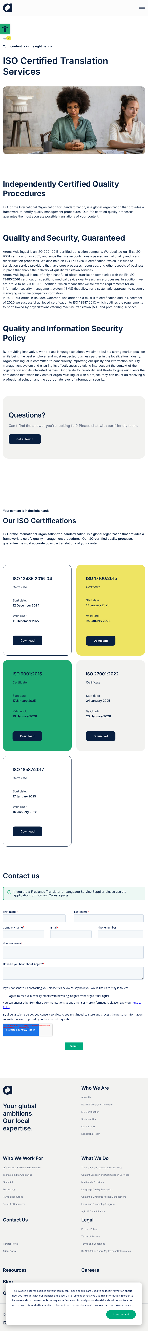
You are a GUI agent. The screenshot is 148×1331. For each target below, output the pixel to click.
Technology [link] (9, 1189)
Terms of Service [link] (90, 1236)
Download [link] (27, 640)
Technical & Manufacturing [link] (17, 1174)
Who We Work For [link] (23, 1158)
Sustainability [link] (88, 1119)
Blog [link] (8, 1281)
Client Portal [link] (9, 1251)
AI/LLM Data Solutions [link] (93, 1211)
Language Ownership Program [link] (98, 1204)
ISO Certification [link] (90, 1111)
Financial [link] (8, 1182)
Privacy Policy (122, 1305)
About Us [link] (86, 1097)
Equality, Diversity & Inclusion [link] (97, 1104)
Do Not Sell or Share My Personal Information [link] (106, 1251)
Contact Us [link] (15, 1220)
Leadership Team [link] (90, 1133)
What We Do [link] (95, 1158)
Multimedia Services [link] (92, 1182)
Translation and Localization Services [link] (101, 1167)
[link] (5, 29)
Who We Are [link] (95, 1088)
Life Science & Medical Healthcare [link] (21, 1167)
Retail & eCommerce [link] (14, 1204)
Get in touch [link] (24, 439)
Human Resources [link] (13, 1196)
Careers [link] (90, 1270)
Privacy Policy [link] (89, 1229)
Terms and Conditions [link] (93, 1243)
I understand (121, 1314)
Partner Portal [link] (10, 1243)
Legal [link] (87, 1220)
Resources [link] (15, 1270)
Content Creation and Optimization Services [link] (105, 1174)
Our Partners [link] (88, 1126)
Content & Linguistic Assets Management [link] (103, 1196)
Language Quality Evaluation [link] (96, 1189)
